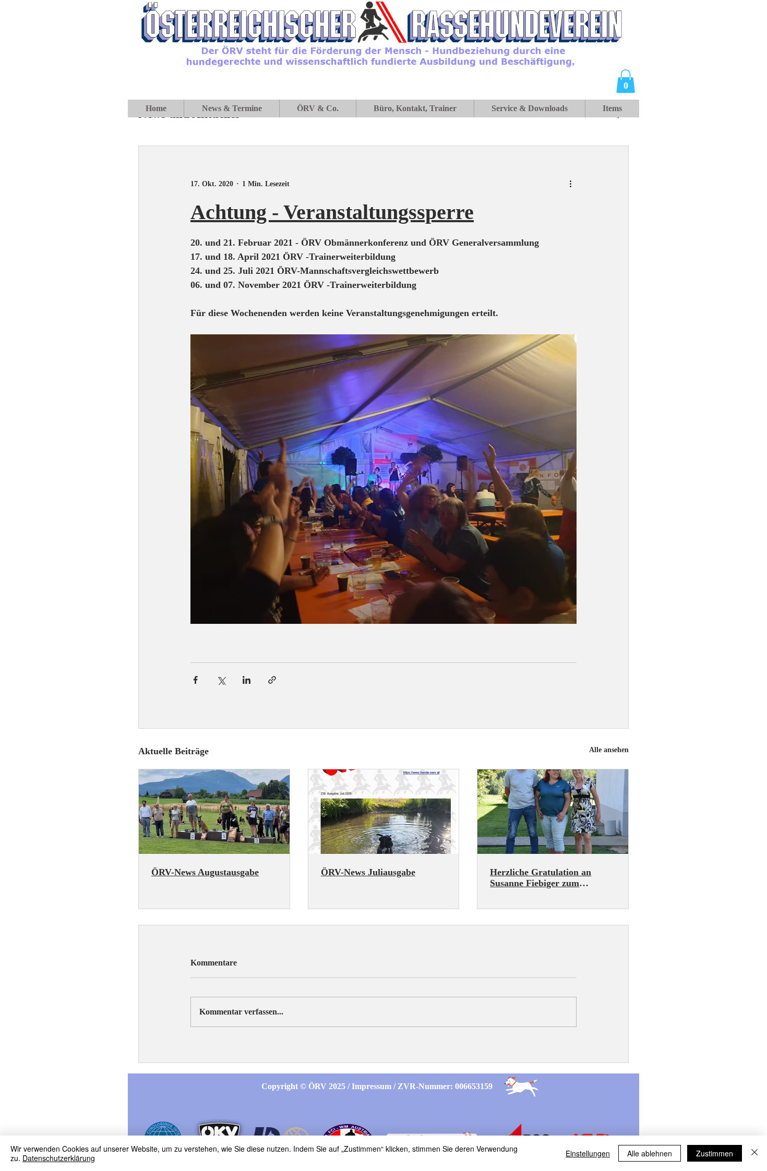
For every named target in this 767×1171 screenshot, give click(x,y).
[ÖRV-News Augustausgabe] (214, 811)
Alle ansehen (609, 750)
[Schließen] (754, 1153)
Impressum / (375, 1086)
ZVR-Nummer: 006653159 (445, 1086)
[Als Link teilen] (272, 680)
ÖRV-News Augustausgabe (205, 872)
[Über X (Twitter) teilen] (221, 680)
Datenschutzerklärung (58, 1158)
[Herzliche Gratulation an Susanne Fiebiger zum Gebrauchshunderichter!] (552, 811)
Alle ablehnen (649, 1153)
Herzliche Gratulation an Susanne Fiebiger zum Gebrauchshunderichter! (540, 878)
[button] (626, 81)
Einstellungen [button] (588, 1153)
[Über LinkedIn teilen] (246, 680)
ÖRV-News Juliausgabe (368, 872)
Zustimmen (714, 1153)
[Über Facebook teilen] (195, 680)
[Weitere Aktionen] (570, 183)
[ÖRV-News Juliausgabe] (383, 811)
